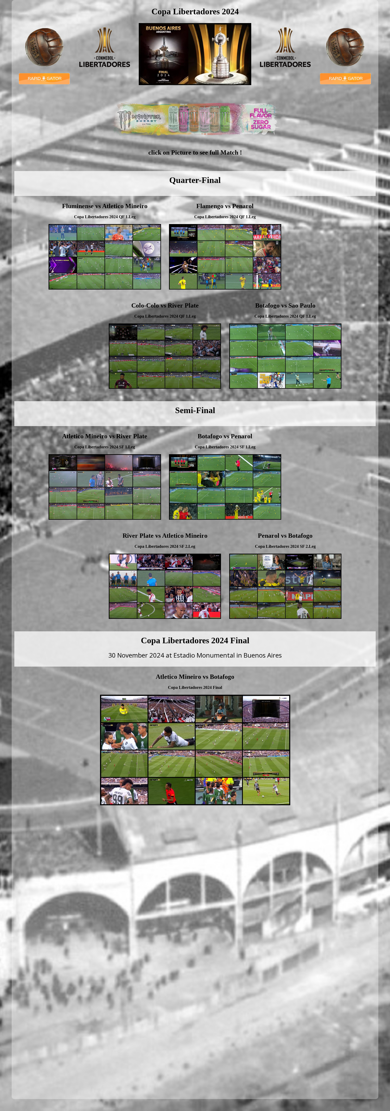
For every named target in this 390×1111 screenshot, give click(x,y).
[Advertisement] (330, 245)
